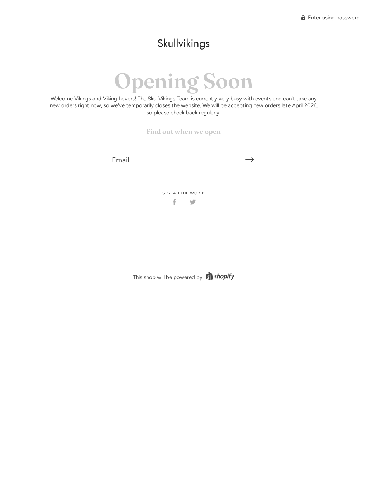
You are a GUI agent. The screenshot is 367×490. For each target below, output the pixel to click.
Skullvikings (183, 43)
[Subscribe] (249, 159)
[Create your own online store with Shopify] (219, 277)
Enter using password (333, 17)
